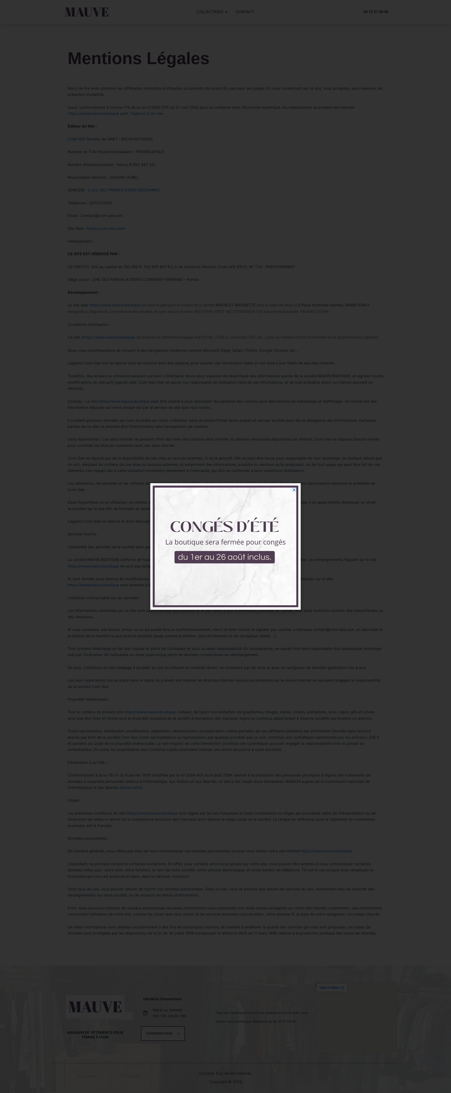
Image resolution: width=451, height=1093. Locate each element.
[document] (225, 546)
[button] (294, 489)
